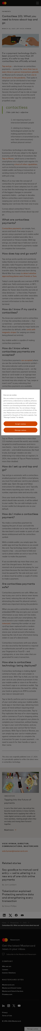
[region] (20, 412)
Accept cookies (20, 424)
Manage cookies (20, 430)
